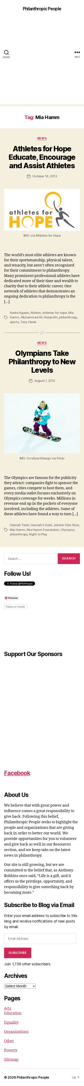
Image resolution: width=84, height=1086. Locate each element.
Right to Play (38, 534)
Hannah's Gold (41, 525)
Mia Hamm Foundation (43, 530)
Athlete (35, 313)
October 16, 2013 (44, 176)
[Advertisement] (42, 61)
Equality (11, 1022)
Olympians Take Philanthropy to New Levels (42, 362)
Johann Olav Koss (66, 525)
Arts (7, 1008)
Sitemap (11, 1059)
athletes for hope (54, 313)
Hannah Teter (19, 525)
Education (13, 1013)
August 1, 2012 (44, 381)
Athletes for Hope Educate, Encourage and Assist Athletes (42, 157)
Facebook (17, 773)
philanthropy (68, 317)
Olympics (67, 530)
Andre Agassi (19, 313)
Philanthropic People (42, 9)
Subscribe (18, 953)
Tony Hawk (28, 322)
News (42, 138)
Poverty (10, 1050)
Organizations (16, 1031)
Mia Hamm (17, 530)
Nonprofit (51, 317)
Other (9, 1041)
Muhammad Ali (32, 317)
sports (14, 322)
